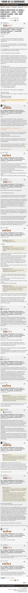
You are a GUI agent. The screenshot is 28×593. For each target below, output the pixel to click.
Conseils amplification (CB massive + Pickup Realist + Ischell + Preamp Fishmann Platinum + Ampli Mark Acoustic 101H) (12, 13)
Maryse (4, 104)
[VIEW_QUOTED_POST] (12, 240)
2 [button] (16, 20)
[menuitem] (3, 5)
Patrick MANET (5, 152)
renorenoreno (6, 528)
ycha (2, 306)
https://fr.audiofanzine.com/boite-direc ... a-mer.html (11, 128)
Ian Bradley (25, 588)
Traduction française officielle (19, 590)
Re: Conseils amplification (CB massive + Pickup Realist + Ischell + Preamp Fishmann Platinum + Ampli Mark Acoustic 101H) (13, 112)
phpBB (14, 589)
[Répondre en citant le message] (24, 23)
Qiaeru (26, 590)
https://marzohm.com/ (5, 149)
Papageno (5, 22)
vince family (5, 409)
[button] (18, 20)
